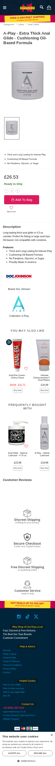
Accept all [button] (14, 753)
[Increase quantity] (17, 191)
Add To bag (23, 200)
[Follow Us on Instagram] (19, 616)
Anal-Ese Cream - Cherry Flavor (17, 376)
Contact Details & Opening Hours (19, 715)
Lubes (21, 24)
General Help (9, 657)
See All (6, 695)
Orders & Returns (11, 661)
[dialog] (27, 749)
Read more (38, 747)
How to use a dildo (12, 684)
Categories (9, 24)
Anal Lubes (33, 24)
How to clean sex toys (13, 688)
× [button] (51, 735)
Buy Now (17, 390)
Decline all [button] (40, 753)
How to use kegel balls (14, 692)
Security (7, 650)
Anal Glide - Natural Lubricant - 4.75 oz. (17, 454)
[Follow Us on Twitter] (36, 616)
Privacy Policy (9, 668)
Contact (6, 672)
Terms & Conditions (12, 665)
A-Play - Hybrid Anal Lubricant (44, 454)
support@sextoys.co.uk (14, 711)
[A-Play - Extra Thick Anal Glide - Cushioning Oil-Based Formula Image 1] (27, 80)
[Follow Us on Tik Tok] (27, 616)
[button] (4, 7)
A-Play (25, 315)
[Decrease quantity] (6, 191)
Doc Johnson (23, 289)
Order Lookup (9, 654)
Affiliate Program (11, 719)
